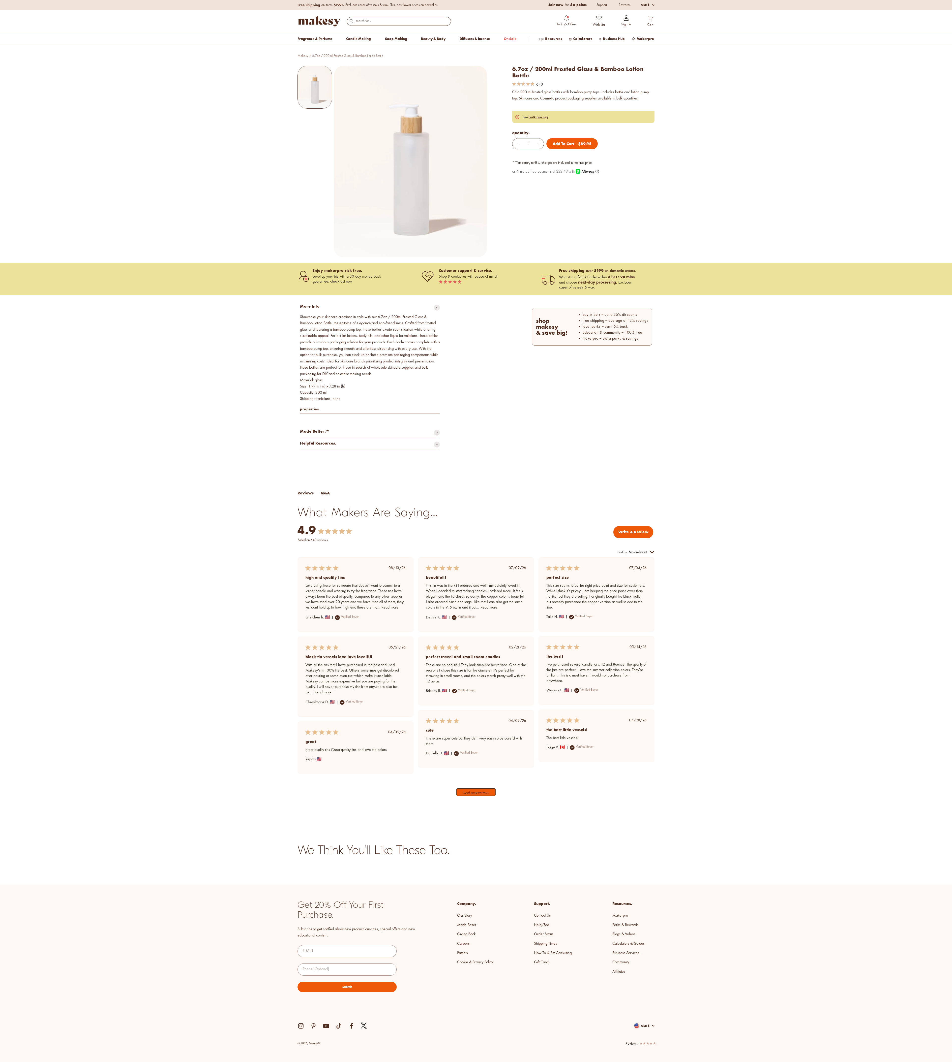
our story (464, 916)
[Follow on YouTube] (326, 1026)
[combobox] (399, 21)
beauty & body (433, 38)
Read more (390, 608)
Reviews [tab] (306, 493)
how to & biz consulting (553, 953)
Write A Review (633, 532)
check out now (341, 282)
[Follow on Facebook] (351, 1026)
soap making (396, 38)
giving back (466, 934)
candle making (358, 38)
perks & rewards (625, 925)
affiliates (618, 972)
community (620, 962)
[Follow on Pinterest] (313, 1026)
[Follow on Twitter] (364, 1026)
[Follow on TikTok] (338, 1026)
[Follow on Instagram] (301, 1026)
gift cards (542, 962)
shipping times (545, 944)
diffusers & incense (475, 38)
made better (466, 925)
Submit (347, 987)
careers (463, 944)
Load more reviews (476, 792)
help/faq (541, 925)
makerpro (620, 916)
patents (462, 953)
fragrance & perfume (315, 38)
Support (601, 5)
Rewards (624, 5)
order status (543, 934)
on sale (510, 38)
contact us (459, 277)
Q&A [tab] (325, 493)
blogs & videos (623, 934)
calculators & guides (628, 944)
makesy (303, 56)
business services (625, 953)
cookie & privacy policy (475, 962)
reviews (631, 1044)
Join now (556, 4)
